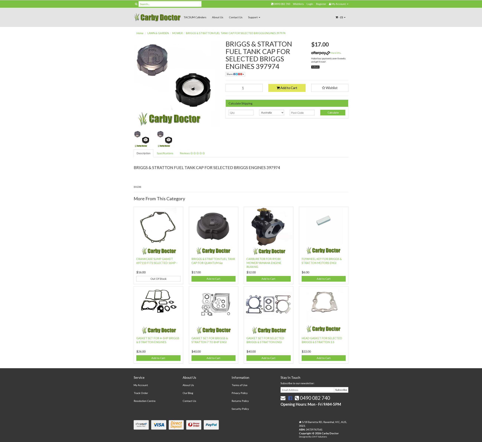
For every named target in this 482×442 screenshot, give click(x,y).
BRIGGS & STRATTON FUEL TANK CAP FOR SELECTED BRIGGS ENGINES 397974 (235, 33)
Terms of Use (239, 385)
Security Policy (240, 408)
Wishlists (298, 3)
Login (310, 3)
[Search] (136, 4)
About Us (217, 17)
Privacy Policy (240, 393)
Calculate (333, 112)
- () (341, 17)
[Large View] (142, 139)
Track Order (141, 393)
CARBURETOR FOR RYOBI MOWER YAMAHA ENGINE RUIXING (263, 262)
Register (321, 3)
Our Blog (188, 393)
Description (143, 153)
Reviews (185, 153)
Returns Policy (240, 400)
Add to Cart (288, 88)
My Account (141, 385)
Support (253, 17)
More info (335, 52)
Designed (304, 436)
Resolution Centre (145, 400)
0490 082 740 (281, 3)
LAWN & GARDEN (158, 33)
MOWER (177, 33)
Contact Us (236, 17)
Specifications (165, 153)
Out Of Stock (158, 278)
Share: (230, 74)
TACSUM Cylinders (195, 17)
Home (140, 33)
